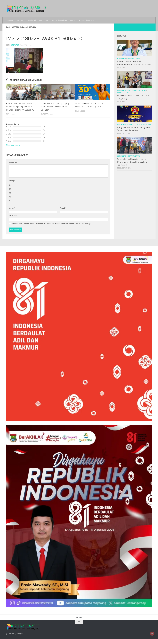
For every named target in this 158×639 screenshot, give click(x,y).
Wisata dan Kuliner (59, 20)
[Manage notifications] (152, 634)
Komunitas (43, 20)
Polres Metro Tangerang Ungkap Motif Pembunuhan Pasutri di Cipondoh (55, 106)
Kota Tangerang (133, 90)
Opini (72, 20)
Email (63, 208)
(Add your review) (13, 145)
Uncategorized (123, 93)
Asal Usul (32, 20)
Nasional (9, 20)
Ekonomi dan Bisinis (86, 20)
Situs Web (13, 215)
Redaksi (79, 617)
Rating (12, 181)
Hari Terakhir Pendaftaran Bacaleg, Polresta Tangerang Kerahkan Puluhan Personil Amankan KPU (21, 106)
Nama (12, 208)
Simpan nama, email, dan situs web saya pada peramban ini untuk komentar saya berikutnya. (52, 223)
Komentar (13, 162)
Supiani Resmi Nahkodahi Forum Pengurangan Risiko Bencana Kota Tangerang (132, 162)
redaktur (15, 45)
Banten (20, 20)
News (138, 58)
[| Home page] (26, 8)
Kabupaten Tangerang (126, 124)
